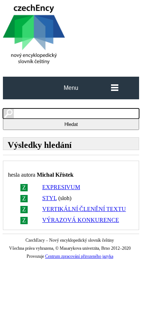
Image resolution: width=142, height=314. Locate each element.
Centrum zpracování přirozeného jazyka (79, 256)
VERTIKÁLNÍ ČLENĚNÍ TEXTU (84, 209)
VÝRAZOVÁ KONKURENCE (80, 220)
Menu (71, 88)
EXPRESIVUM (61, 187)
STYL (49, 198)
